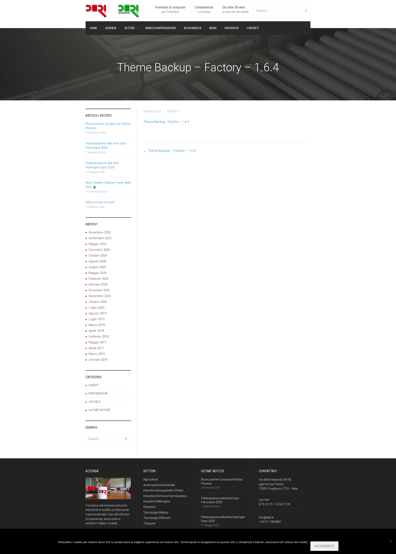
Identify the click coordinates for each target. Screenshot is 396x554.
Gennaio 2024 (98, 284)
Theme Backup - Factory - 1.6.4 (166, 122)
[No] (391, 541)
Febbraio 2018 (98, 336)
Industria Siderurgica (156, 501)
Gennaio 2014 (98, 359)
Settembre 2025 (100, 238)
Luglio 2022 (96, 307)
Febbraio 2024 (98, 279)
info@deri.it (266, 517)
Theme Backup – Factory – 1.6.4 (172, 151)
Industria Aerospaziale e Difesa (163, 490)
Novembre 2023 (100, 296)
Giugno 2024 (97, 267)
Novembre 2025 (100, 232)
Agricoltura (150, 479)
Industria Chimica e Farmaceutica (165, 496)
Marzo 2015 (97, 354)
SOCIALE (95, 402)
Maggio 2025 (97, 244)
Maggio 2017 (97, 342)
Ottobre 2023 (98, 302)
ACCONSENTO (324, 546)
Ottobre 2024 (98, 255)
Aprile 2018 (96, 331)
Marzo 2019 (97, 325)
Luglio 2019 (96, 319)
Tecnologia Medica (155, 512)
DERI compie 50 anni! (100, 202)
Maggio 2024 (97, 273)
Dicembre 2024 (99, 250)
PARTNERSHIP (98, 393)
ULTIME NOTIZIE (99, 410)
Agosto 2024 (97, 261)
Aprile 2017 (96, 348)
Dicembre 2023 (99, 290)
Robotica (149, 507)
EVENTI (93, 385)
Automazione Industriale (159, 485)
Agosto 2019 (97, 313)
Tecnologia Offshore (156, 518)
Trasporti (149, 523)
